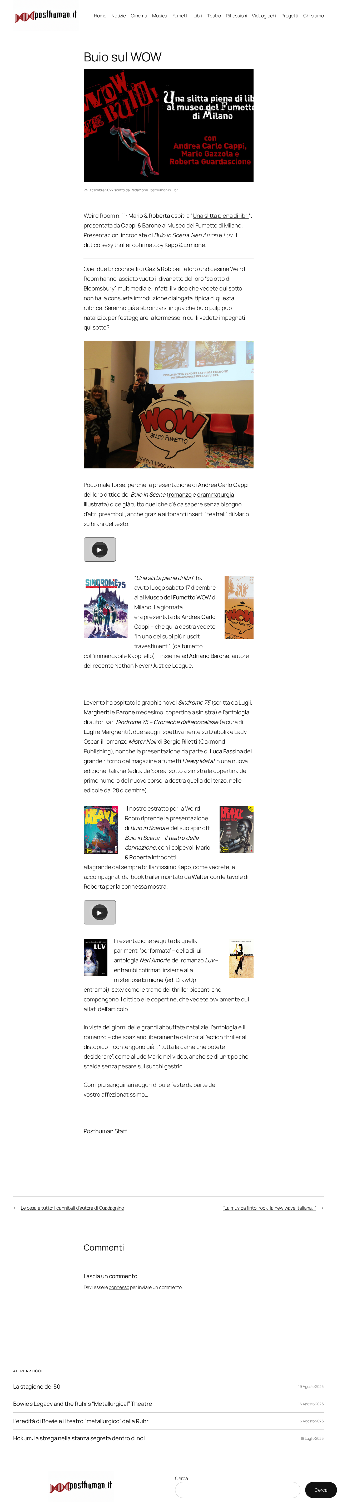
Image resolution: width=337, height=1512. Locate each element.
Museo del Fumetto (192, 225)
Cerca (181, 1478)
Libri (175, 189)
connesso (119, 1287)
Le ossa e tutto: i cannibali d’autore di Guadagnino (72, 1208)
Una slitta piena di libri (221, 216)
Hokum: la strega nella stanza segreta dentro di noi (79, 1438)
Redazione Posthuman (149, 189)
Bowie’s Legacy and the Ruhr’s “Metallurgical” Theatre (82, 1403)
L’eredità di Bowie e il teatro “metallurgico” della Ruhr (80, 1421)
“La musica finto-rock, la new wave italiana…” (269, 1208)
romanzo (180, 494)
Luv (209, 960)
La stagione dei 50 (36, 1386)
